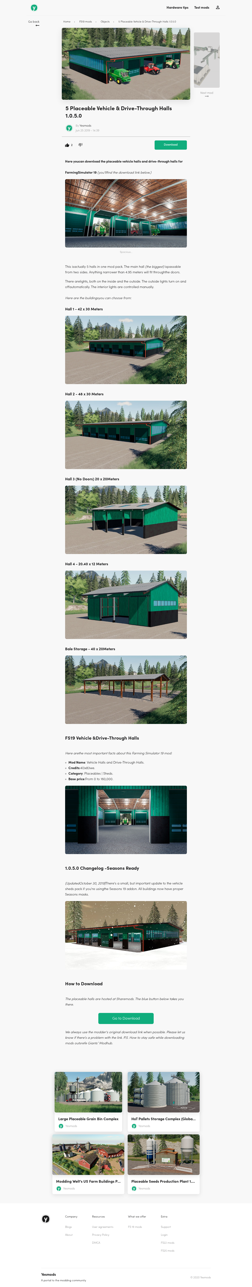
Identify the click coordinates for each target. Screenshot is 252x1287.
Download (171, 144)
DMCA (96, 1242)
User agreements (102, 1227)
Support (166, 1227)
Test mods (201, 8)
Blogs (68, 1227)
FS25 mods (167, 1250)
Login (164, 1235)
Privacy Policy (100, 1235)
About (69, 1235)
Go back (33, 21)
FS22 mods (167, 1242)
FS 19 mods (135, 1227)
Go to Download (126, 1018)
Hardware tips (177, 8)
